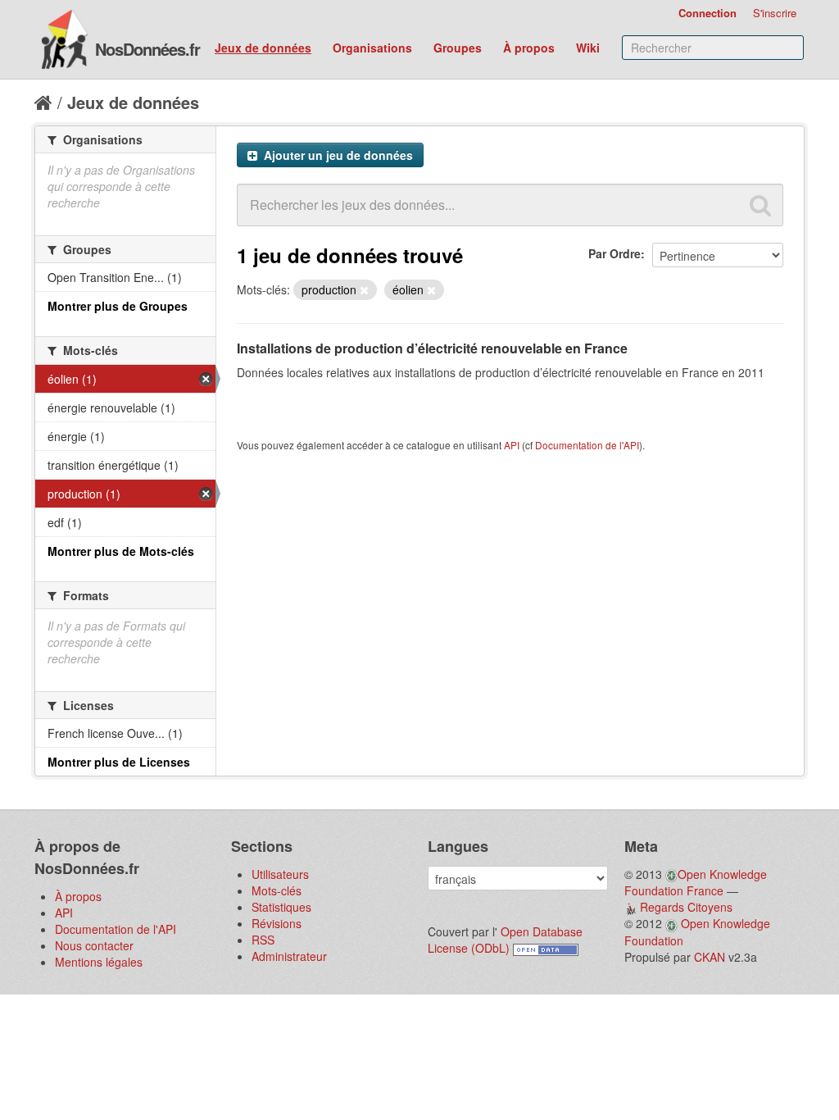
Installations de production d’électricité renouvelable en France (432, 348)
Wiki (588, 47)
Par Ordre (614, 253)
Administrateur (289, 956)
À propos (529, 47)
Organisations (372, 47)
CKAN (709, 957)
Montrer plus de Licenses (119, 761)
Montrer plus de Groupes (118, 306)
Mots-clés (277, 890)
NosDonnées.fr (147, 49)
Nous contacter (94, 945)
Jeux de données (263, 47)
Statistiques (281, 907)
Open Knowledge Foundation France (695, 882)
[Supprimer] (364, 290)
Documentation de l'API (587, 445)
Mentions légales (99, 962)
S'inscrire (774, 12)
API (511, 445)
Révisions (277, 923)
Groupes (457, 47)
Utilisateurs (280, 874)
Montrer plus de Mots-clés (121, 551)
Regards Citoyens (686, 907)
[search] (760, 205)
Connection (707, 12)
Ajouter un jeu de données (337, 155)
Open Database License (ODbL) (505, 939)
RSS (263, 939)
